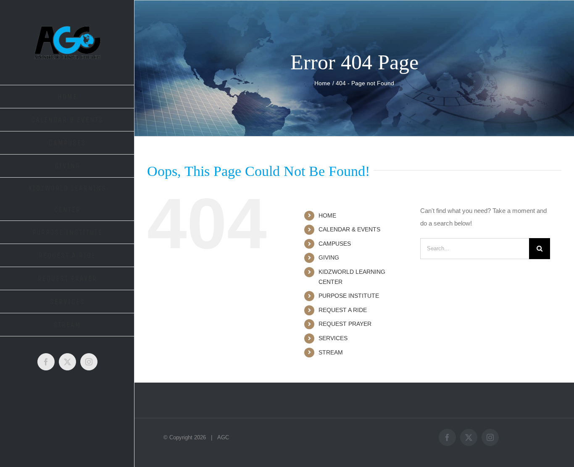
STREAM (331, 352)
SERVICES (333, 338)
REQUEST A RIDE (343, 310)
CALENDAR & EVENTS (349, 229)
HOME (327, 215)
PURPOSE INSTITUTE (349, 295)
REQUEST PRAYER (345, 323)
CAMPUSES (335, 243)
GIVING (329, 257)
